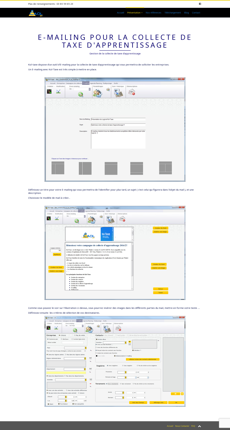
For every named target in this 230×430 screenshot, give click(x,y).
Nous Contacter (182, 426)
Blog (186, 12)
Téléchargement (172, 12)
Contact (196, 12)
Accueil (120, 12)
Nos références (153, 12)
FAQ (193, 426)
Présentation (134, 12)
